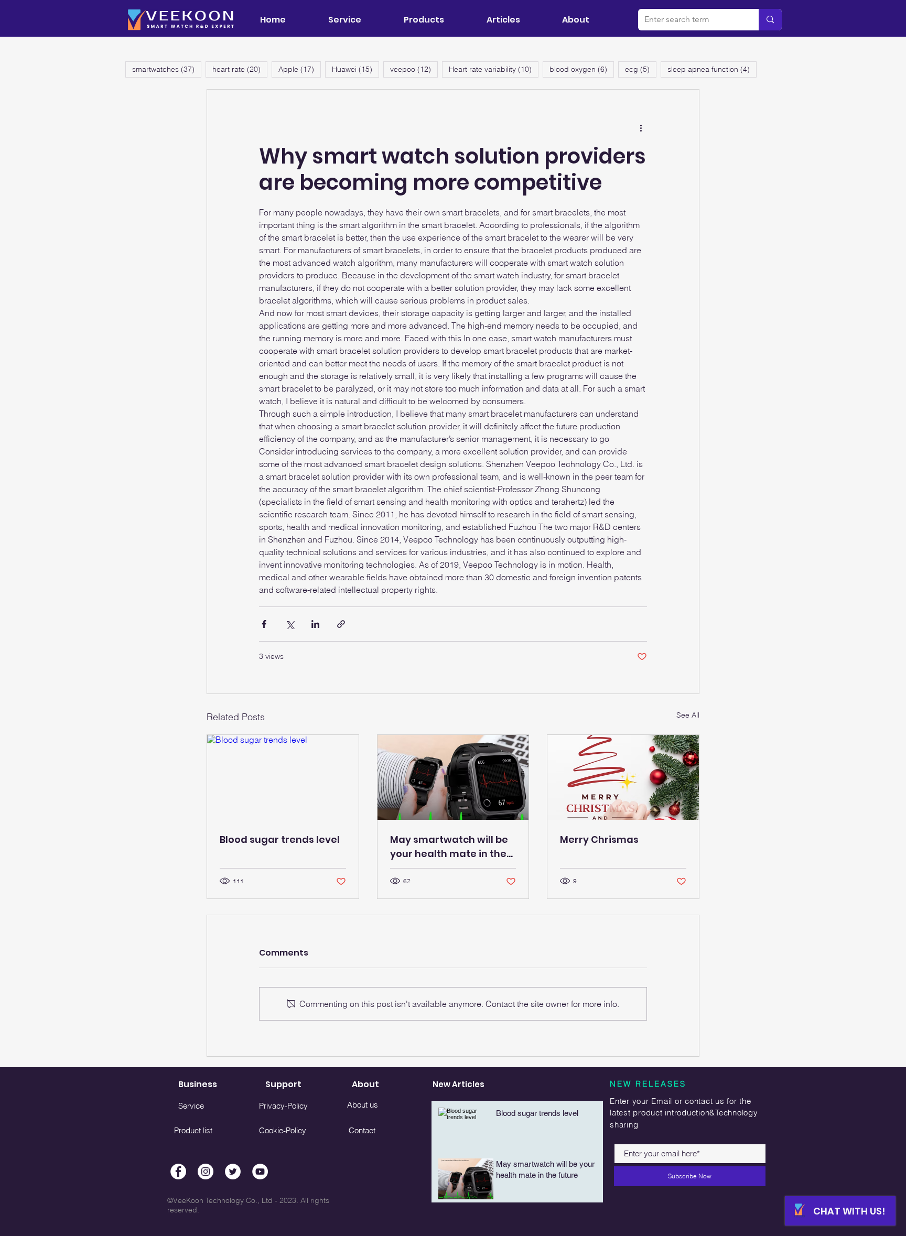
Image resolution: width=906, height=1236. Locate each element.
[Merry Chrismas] (623, 777)
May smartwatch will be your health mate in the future (449, 847)
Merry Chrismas (599, 839)
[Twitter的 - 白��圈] (233, 1171)
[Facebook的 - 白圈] (178, 1171)
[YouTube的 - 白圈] (260, 1171)
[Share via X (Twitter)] (290, 624)
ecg (640, 69)
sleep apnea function (712, 69)
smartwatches (166, 69)
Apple (299, 69)
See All (687, 715)
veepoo (414, 69)
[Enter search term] (770, 19)
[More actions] (640, 127)
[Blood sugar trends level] (283, 777)
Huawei (355, 69)
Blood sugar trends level (280, 839)
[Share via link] (341, 624)
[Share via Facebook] (264, 624)
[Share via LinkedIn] (315, 624)
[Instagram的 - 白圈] (205, 1171)
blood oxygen (581, 69)
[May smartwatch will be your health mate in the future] (453, 777)
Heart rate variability (493, 69)
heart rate (239, 69)
